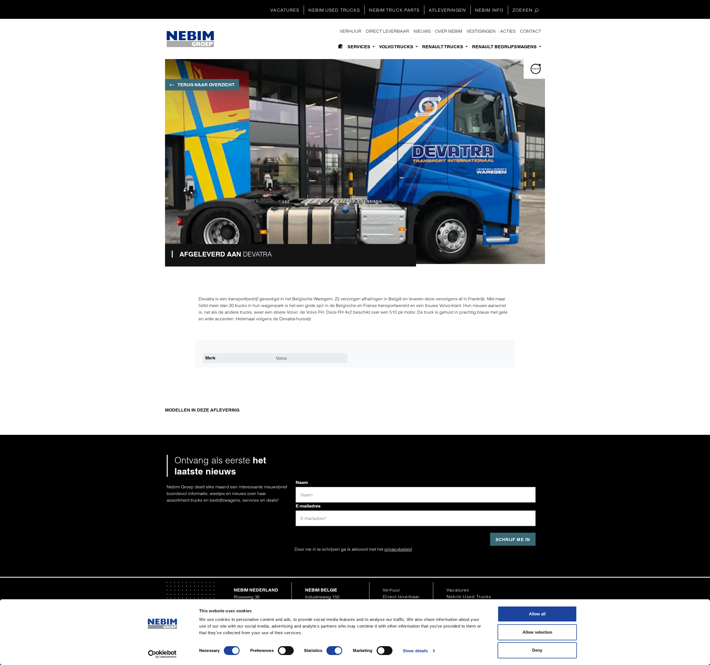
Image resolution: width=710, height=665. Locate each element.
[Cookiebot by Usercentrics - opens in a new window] (162, 654)
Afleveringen (447, 10)
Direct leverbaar (387, 31)
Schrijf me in (513, 539)
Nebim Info (489, 10)
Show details (415, 650)
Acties (508, 31)
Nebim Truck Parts (394, 10)
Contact (530, 31)
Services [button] (359, 46)
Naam (302, 482)
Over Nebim (448, 31)
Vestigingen (481, 31)
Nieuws (422, 31)
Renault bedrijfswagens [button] (505, 46)
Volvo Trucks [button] (396, 46)
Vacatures (284, 10)
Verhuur (350, 31)
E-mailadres (308, 506)
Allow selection (537, 632)
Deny (537, 650)
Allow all (537, 613)
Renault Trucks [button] (443, 46)
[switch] (286, 650)
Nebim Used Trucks (334, 10)
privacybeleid (398, 549)
